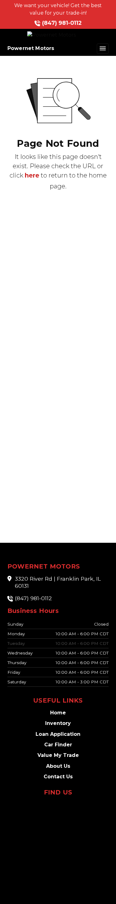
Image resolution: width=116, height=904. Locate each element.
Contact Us (58, 777)
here (32, 175)
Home (58, 713)
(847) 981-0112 (62, 23)
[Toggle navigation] (103, 48)
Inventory (58, 723)
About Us (58, 766)
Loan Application (58, 734)
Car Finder (58, 745)
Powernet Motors (30, 48)
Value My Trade (58, 755)
